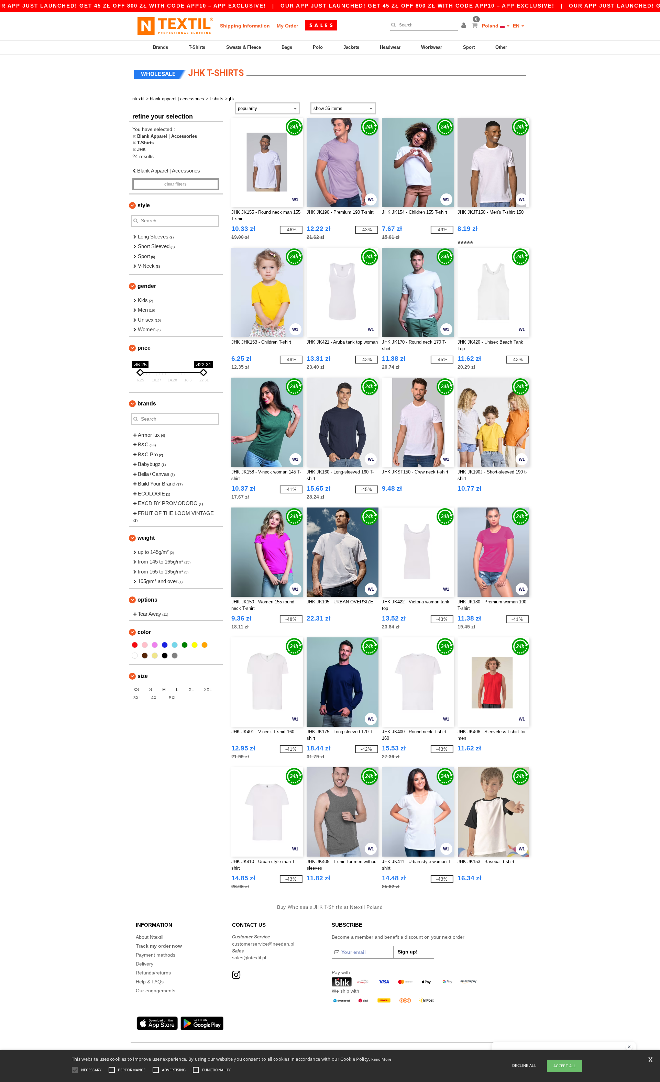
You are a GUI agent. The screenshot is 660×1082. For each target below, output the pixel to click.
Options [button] (147, 600)
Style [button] (144, 205)
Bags (287, 47)
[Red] (135, 645)
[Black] (165, 655)
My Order (287, 26)
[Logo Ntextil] (175, 25)
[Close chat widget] (629, 1047)
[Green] (185, 645)
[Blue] (165, 645)
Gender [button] (147, 286)
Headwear (390, 47)
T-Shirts (197, 47)
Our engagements (155, 990)
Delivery (144, 964)
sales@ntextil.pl (249, 957)
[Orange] (204, 645)
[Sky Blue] (175, 645)
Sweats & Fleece (243, 47)
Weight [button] (146, 538)
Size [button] (143, 676)
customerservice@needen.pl (263, 944)
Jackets (351, 47)
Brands (160, 47)
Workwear (431, 47)
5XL (173, 697)
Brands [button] (147, 403)
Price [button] (144, 348)
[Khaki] (155, 655)
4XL (155, 697)
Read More (381, 1059)
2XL (208, 689)
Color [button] (144, 632)
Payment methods (155, 955)
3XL (137, 697)
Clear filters (175, 184)
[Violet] (155, 645)
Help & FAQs (150, 981)
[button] (464, 26)
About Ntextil (149, 937)
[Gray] (175, 655)
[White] (135, 655)
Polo (318, 47)
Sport (469, 47)
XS (136, 689)
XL (191, 689)
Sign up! (408, 952)
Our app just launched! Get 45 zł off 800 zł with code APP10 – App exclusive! (417, 6)
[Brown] (145, 655)
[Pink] (145, 645)
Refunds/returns (153, 972)
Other (501, 47)
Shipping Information (245, 26)
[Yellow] (194, 645)
